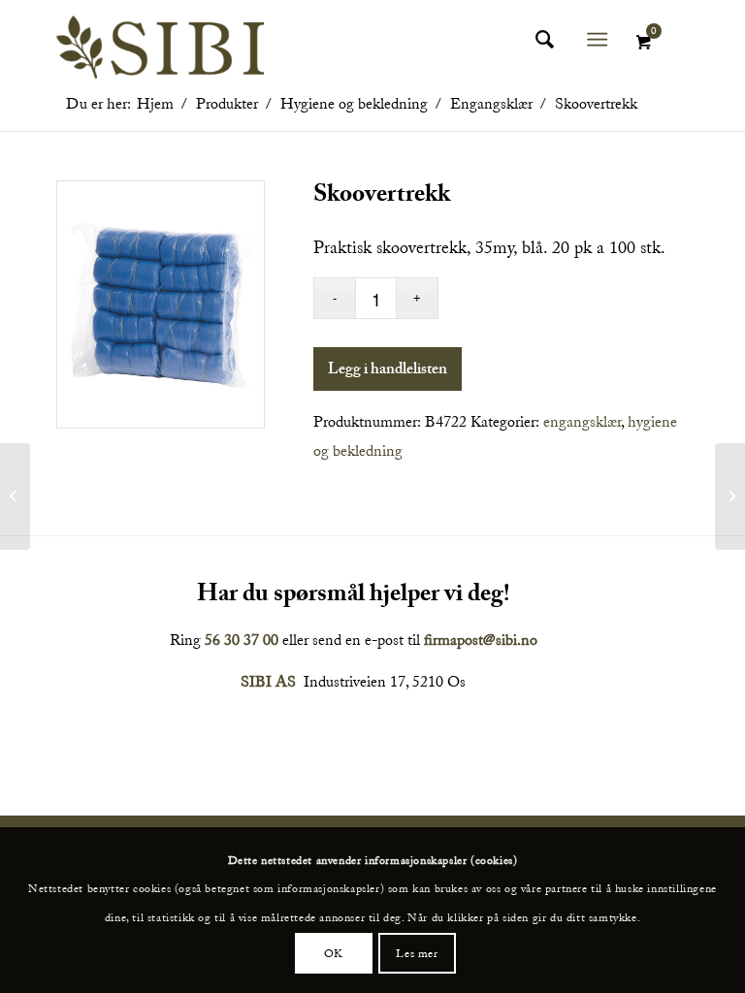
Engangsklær (582, 422)
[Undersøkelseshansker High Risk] (15, 496)
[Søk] (535, 40)
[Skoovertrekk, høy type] (730, 496)
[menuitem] (542, 40)
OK (333, 953)
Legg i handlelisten (387, 371)
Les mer (416, 953)
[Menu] (598, 39)
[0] (643, 42)
